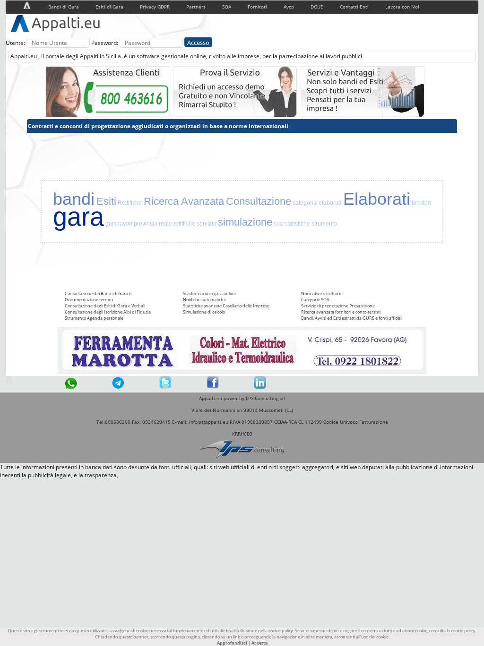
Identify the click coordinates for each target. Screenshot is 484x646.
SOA (226, 6)
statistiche (297, 223)
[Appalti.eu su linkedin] (260, 387)
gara (78, 216)
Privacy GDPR (155, 6)
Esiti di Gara (109, 6)
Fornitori (257, 6)
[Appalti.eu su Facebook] (213, 387)
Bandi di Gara (63, 6)
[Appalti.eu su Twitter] (165, 387)
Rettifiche (130, 203)
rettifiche (184, 223)
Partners (196, 6)
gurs (111, 223)
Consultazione (258, 201)
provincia (145, 223)
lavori (125, 223)
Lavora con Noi (402, 6)
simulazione (245, 222)
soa (278, 223)
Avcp (289, 6)
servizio (206, 223)
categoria (305, 203)
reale (165, 223)
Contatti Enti (354, 6)
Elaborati (376, 199)
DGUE (317, 6)
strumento (324, 223)
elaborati (330, 203)
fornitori (421, 203)
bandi (74, 199)
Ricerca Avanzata (184, 201)
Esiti (106, 201)
